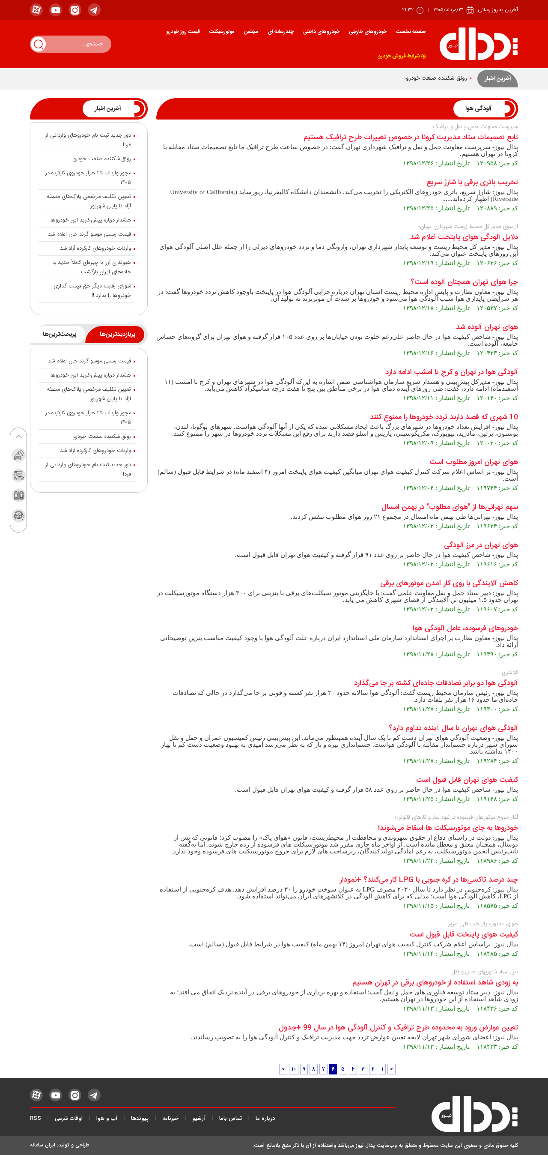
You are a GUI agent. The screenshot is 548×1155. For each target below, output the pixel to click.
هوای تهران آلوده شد (487, 327)
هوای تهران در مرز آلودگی (481, 545)
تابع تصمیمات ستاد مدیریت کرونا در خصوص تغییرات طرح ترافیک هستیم (411, 138)
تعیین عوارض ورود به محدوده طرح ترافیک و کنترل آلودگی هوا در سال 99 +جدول (398, 1028)
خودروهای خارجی (368, 31)
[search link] (38, 43)
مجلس (251, 31)
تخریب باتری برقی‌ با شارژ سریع (472, 183)
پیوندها (140, 1118)
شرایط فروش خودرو (399, 56)
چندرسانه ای (281, 31)
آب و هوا (106, 1118)
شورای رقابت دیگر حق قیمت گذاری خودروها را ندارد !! (92, 290)
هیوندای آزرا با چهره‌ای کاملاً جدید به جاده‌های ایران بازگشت (91, 267)
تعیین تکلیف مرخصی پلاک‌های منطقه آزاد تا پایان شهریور (89, 201)
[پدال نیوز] (457, 1116)
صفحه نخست (411, 31)
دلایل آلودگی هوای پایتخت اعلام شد (464, 237)
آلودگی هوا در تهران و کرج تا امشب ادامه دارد (451, 372)
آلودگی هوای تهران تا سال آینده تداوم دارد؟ (453, 728)
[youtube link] (55, 9)
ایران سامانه (42, 1145)
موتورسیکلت (221, 31)
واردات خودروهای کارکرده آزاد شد (95, 248)
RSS (35, 1118)
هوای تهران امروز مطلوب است (473, 462)
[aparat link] (36, 9)
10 (294, 1069)
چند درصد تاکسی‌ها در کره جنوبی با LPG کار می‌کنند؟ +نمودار (429, 880)
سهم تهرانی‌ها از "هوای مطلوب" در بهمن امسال (449, 507)
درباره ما (265, 1118)
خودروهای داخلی (321, 31)
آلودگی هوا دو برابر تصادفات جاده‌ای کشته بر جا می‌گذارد (436, 683)
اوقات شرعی (69, 1118)
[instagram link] (74, 9)
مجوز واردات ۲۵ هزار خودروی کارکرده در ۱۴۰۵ (88, 177)
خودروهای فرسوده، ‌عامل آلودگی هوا (465, 628)
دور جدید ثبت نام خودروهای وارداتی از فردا (88, 140)
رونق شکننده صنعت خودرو (436, 78)
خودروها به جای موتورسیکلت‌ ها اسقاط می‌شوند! (448, 828)
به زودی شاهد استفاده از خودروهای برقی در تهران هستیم (435, 983)
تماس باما (230, 1118)
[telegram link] (94, 9)
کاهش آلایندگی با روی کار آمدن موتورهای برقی (449, 583)
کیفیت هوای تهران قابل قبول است (467, 780)
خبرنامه (170, 1118)
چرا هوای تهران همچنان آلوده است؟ (464, 282)
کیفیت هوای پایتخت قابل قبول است (464, 935)
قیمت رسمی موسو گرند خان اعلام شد (89, 234)
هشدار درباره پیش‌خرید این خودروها (91, 220)
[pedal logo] (478, 44)
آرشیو (199, 1118)
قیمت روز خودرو (183, 31)
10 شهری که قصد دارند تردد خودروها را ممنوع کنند (444, 417)
